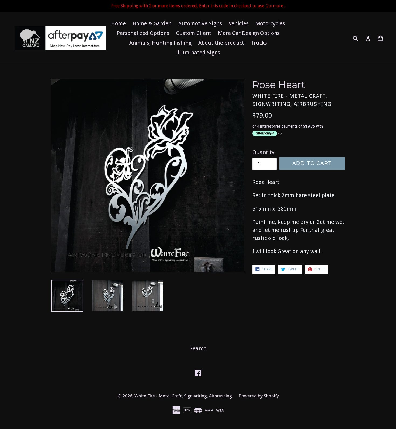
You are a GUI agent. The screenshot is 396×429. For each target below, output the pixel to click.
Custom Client (193, 33)
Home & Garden (152, 23)
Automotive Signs (200, 23)
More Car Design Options (249, 33)
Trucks (259, 43)
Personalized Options (143, 33)
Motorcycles (270, 23)
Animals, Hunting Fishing (160, 43)
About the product (221, 43)
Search (198, 348)
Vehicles (239, 23)
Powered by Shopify (259, 396)
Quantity (263, 152)
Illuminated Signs (198, 52)
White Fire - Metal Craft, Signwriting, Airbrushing (183, 396)
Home (118, 23)
